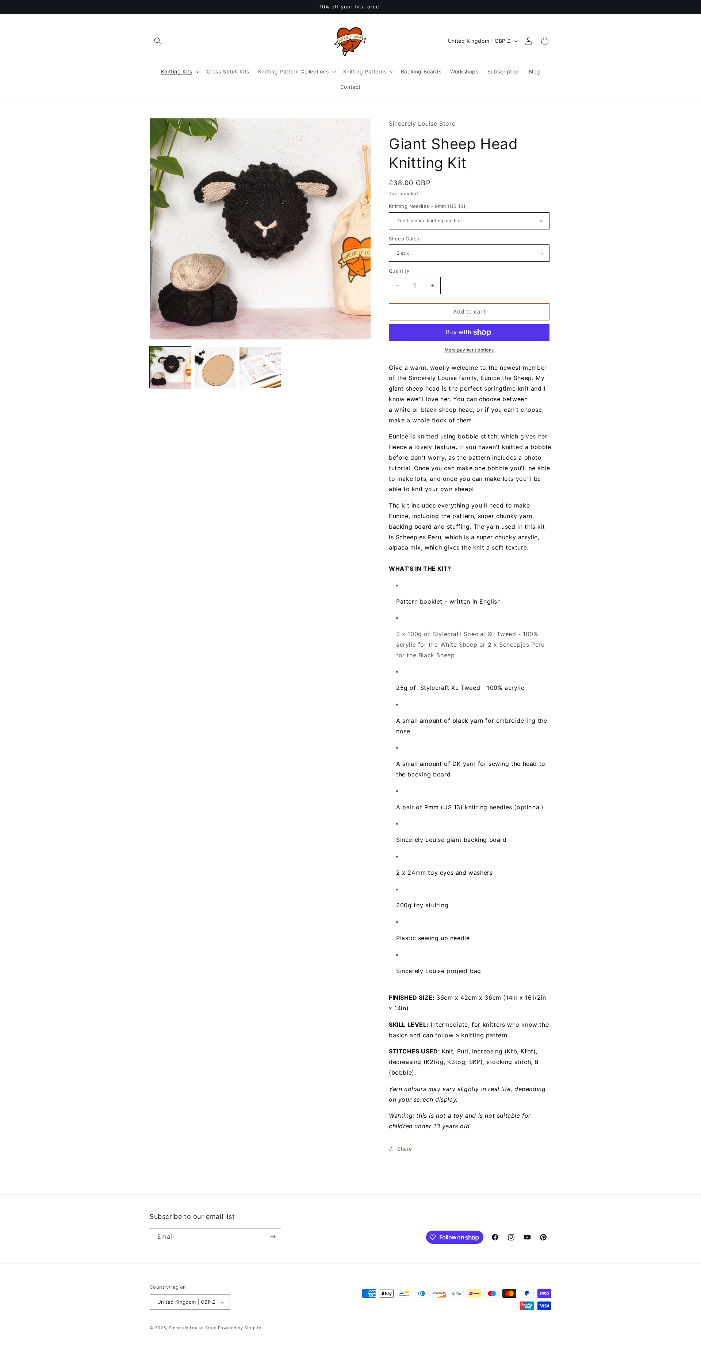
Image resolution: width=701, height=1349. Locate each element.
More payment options (469, 350)
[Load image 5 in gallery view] (260, 367)
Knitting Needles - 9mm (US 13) (427, 206)
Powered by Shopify (239, 1327)
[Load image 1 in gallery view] (170, 367)
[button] (158, 41)
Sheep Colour (405, 239)
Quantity (399, 271)
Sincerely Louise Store (193, 1327)
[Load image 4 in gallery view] (215, 367)
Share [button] (404, 1148)
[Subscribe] (273, 1236)
